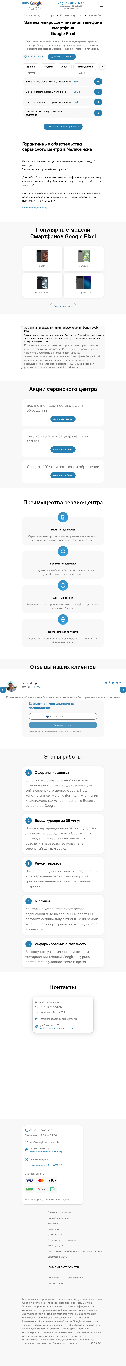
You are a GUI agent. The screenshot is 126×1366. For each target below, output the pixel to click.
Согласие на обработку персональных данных (75, 1251)
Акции (64, 66)
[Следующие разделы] (102, 66)
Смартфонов (75, 1277)
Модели (48, 66)
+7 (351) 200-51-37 (71, 3)
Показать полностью (34, 207)
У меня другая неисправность (63, 126)
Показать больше (63, 306)
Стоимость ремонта (59, 1212)
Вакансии (53, 1228)
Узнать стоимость (63, 56)
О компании (54, 1234)
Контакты (53, 1223)
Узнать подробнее (62, 418)
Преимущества (85, 66)
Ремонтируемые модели (61, 1240)
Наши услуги (55, 1245)
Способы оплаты (57, 1256)
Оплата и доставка (58, 1217)
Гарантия (30, 66)
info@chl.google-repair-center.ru (58, 1018)
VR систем (53, 1277)
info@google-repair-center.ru (46, 1142)
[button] (3, 690)
